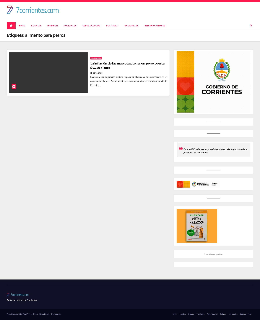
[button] (251, 26)
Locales (36, 26)
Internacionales (155, 26)
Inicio (22, 26)
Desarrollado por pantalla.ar (213, 254)
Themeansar (56, 314)
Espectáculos (91, 26)
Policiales (70, 26)
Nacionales (131, 26)
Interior (52, 26)
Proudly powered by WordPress (19, 314)
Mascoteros (96, 58)
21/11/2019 (98, 73)
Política (111, 26)
